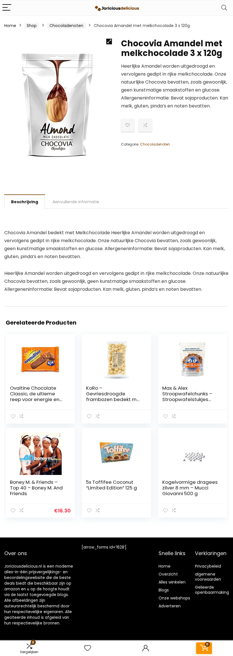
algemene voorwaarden (208, 576)
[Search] (224, 7)
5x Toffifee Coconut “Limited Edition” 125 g (111, 485)
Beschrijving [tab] (24, 202)
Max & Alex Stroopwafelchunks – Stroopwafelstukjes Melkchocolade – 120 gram (187, 399)
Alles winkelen (172, 582)
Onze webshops (174, 598)
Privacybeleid (208, 566)
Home (10, 25)
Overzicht (168, 574)
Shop (32, 25)
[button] (109, 41)
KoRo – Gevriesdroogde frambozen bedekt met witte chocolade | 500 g (114, 399)
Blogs (164, 590)
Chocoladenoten (66, 25)
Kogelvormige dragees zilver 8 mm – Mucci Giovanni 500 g (190, 488)
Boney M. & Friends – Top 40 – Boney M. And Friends (36, 488)
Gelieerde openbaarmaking (212, 589)
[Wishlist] (87, 648)
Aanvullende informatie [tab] (76, 202)
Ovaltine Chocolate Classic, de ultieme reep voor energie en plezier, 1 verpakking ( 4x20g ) (34, 399)
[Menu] (7, 7)
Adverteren (170, 606)
